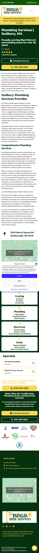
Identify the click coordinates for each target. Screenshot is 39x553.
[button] (36, 264)
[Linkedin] (6, 526)
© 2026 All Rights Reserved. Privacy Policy (13, 547)
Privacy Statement (23, 289)
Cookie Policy (13, 289)
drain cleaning (18, 130)
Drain (19, 342)
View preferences (19, 286)
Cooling (19, 296)
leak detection (12, 133)
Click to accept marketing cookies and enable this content (19, 253)
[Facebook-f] (3, 526)
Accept (19, 276)
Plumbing (19, 311)
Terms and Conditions (7, 549)
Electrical (19, 327)
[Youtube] (13, 526)
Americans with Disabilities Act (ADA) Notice (14, 551)
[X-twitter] (10, 526)
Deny (19, 281)
